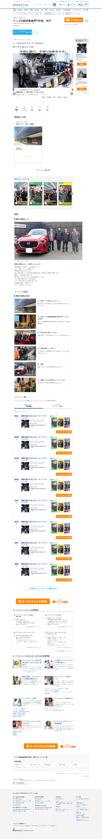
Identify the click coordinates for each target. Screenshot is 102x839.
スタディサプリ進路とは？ (82, 804)
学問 (42, 10)
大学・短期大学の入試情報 (18, 802)
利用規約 (78, 806)
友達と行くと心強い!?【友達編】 (52, 690)
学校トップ (15, 32)
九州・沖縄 (23, 811)
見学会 (30, 780)
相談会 (46, 780)
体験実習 (15, 735)
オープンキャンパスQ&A (29, 698)
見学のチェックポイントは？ (51, 708)
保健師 (64, 803)
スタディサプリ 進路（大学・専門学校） (20, 12)
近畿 (14, 811)
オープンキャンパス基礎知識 (19, 708)
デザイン (68, 809)
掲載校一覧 (78, 812)
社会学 (60, 809)
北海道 (14, 809)
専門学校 (58, 10)
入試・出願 (85, 10)
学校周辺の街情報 (80, 815)
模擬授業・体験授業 (17, 731)
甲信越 (23, 809)
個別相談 (15, 733)
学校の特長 (47, 764)
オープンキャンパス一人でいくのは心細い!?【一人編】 (56, 688)
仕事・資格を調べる (60, 798)
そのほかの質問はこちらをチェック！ (64, 651)
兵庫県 (26, 780)
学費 (75, 764)
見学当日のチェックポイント (33, 647)
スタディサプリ (16, 825)
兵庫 (40, 12)
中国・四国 (17, 811)
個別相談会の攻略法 (17, 716)
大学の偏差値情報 (16, 804)
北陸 (29, 809)
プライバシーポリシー (81, 808)
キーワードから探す (80, 814)
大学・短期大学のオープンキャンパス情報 (22, 800)
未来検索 (19, 10)
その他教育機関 (67, 10)
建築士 (62, 802)
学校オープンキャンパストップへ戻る (22, 39)
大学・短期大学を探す (17, 798)
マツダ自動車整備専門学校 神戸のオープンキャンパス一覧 (53, 14)
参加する (82, 64)
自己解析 (26, 10)
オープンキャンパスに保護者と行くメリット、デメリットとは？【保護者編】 (58, 692)
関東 (20, 809)
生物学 (62, 810)
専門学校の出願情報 (39, 802)
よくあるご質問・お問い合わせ (81, 1)
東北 (17, 809)
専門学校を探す (31, 12)
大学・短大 (51, 10)
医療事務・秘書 (69, 803)
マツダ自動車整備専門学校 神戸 (48, 12)
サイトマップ (70, 1)
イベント (33, 780)
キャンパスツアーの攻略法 (18, 710)
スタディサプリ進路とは (60, 1)
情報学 (64, 809)
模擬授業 (37, 780)
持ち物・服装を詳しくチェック (33, 626)
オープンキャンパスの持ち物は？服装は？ (54, 710)
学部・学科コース (22, 32)
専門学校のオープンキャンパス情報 (42, 800)
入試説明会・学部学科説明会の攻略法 (21, 711)
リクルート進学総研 (24, 825)
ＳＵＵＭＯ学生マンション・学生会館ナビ (47, 825)
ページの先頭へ (86, 776)
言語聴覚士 (59, 804)
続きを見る (84, 61)
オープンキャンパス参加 (70, 24)
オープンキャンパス (77, 10)
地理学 (57, 809)
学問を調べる (58, 806)
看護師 (60, 803)
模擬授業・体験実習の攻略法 (19, 713)
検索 (54, 4)
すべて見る (84, 92)
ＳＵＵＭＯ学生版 (33, 825)
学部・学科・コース (35, 764)
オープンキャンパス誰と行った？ (64, 647)
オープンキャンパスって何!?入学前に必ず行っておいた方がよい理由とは (31, 662)
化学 (59, 810)
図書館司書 (58, 802)
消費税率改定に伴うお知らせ (82, 820)
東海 (26, 809)
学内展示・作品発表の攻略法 (19, 714)
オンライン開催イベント (52, 780)
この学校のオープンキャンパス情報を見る (42, 588)
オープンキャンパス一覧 (60, 12)
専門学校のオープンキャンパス (28, 14)
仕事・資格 (36, 10)
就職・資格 (28, 32)
